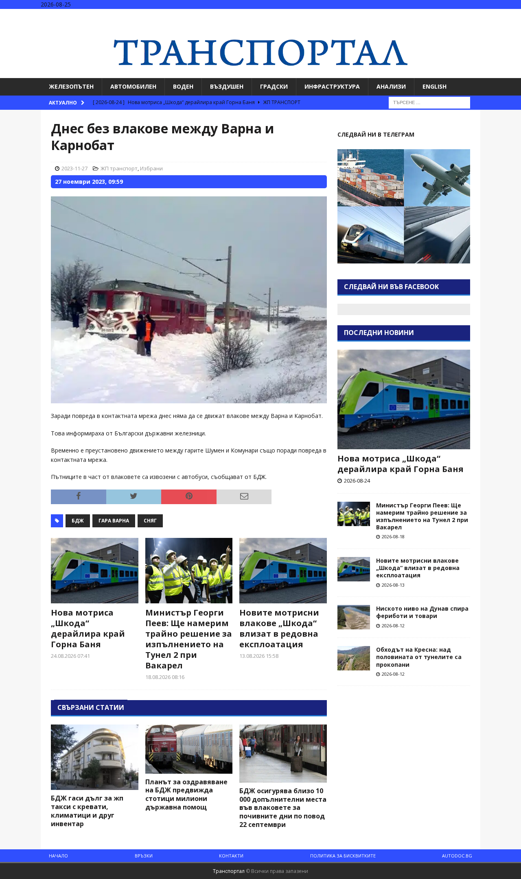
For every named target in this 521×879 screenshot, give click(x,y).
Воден (183, 86)
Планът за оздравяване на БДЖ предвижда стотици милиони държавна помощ (186, 794)
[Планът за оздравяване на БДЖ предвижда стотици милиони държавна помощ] (189, 749)
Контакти (231, 856)
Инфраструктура (332, 86)
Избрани (151, 168)
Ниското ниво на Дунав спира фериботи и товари (422, 612)
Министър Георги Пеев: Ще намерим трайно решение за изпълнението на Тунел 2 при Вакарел (188, 639)
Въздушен (226, 86)
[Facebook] (482, 16)
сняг (150, 520)
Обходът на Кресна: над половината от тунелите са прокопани (419, 657)
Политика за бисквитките (343, 856)
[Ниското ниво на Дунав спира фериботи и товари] (353, 617)
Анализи (391, 86)
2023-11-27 (74, 168)
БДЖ (78, 520)
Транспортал (229, 871)
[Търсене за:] (429, 102)
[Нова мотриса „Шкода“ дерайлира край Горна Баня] (94, 570)
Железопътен (71, 86)
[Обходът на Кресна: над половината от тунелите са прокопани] (353, 658)
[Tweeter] (498, 16)
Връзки (144, 856)
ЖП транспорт (119, 168)
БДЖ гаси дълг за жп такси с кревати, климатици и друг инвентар (87, 811)
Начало (58, 856)
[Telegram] (514, 16)
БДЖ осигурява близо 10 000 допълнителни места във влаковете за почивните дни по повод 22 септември (282, 807)
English (434, 86)
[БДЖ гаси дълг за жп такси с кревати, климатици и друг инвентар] (94, 757)
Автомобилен (133, 86)
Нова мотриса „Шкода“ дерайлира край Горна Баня (88, 628)
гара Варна (114, 520)
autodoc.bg (457, 856)
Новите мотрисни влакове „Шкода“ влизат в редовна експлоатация (279, 628)
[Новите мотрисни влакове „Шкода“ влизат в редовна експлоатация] (283, 570)
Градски (274, 86)
